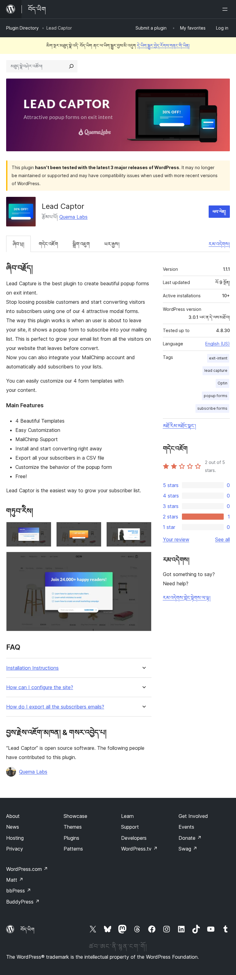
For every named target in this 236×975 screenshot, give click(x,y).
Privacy (14, 849)
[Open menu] (226, 9)
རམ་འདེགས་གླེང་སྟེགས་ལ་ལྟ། (186, 598)
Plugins (71, 838)
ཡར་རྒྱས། (112, 244)
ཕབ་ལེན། (219, 211)
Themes (73, 827)
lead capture (215, 370)
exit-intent (218, 358)
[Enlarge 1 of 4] (43, 530)
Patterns (73, 849)
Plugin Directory (22, 27)
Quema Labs (73, 217)
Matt (14, 880)
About (13, 816)
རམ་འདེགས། (219, 244)
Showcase (75, 816)
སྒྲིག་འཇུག (81, 244)
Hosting (15, 838)
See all (222, 539)
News (12, 827)
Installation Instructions (32, 668)
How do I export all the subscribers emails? (55, 707)
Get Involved (193, 816)
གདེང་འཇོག (48, 244)
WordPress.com (27, 869)
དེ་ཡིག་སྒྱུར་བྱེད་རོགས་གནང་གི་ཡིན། (163, 45)
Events (186, 827)
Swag (188, 849)
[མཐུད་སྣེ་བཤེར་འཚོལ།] (71, 66)
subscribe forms (212, 408)
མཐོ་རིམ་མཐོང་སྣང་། (179, 426)
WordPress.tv (139, 849)
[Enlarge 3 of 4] (143, 530)
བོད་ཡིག (27, 929)
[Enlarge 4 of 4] (143, 560)
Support (130, 827)
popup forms (215, 395)
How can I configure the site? (39, 687)
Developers (134, 838)
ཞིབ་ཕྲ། (18, 244)
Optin (222, 383)
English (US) (217, 343)
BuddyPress (23, 902)
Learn (127, 816)
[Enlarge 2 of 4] (93, 530)
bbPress (18, 891)
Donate (190, 838)
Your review (176, 539)
